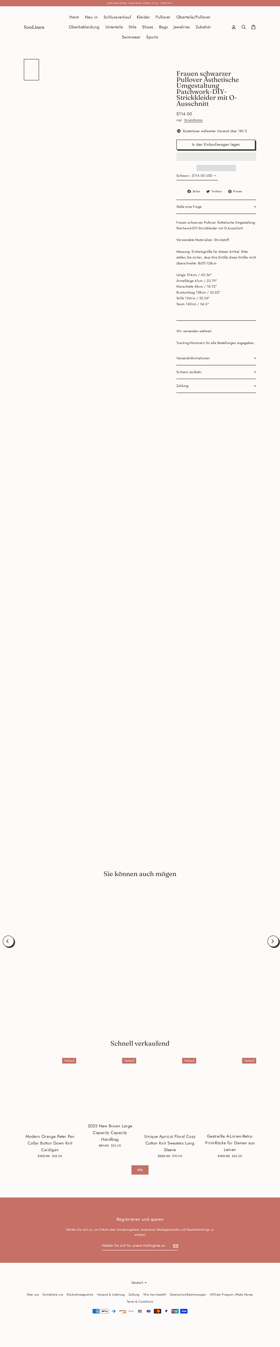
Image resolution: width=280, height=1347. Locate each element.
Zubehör (203, 27)
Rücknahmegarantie (80, 1294)
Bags (163, 27)
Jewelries (182, 27)
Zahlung (182, 385)
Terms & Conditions (140, 1301)
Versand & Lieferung (111, 1294)
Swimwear (131, 37)
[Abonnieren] (175, 1245)
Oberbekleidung (84, 27)
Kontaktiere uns (53, 1294)
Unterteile (114, 27)
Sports (152, 37)
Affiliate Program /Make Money (231, 1294)
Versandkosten (193, 120)
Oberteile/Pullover (193, 17)
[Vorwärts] (273, 941)
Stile (132, 27)
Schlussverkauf (117, 17)
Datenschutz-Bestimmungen (188, 1294)
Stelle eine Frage (189, 206)
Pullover (163, 17)
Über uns (33, 1294)
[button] (216, 157)
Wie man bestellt (154, 1294)
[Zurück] (8, 941)
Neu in (91, 17)
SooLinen (34, 27)
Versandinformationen (193, 358)
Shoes (147, 27)
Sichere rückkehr (189, 372)
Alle (140, 1169)
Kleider (143, 17)
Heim (74, 17)
